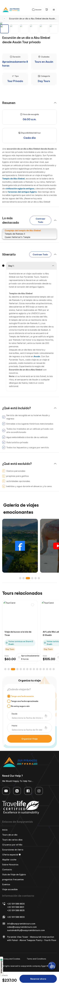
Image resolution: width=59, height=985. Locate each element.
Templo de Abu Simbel (13, 178)
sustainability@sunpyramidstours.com (26, 930)
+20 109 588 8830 (16, 903)
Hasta (14, 725)
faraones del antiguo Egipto (22, 191)
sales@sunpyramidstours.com (22, 926)
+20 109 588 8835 (16, 910)
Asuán (37, 356)
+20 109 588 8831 (15, 907)
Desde (14, 713)
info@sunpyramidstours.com (21, 923)
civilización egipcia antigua (19, 188)
